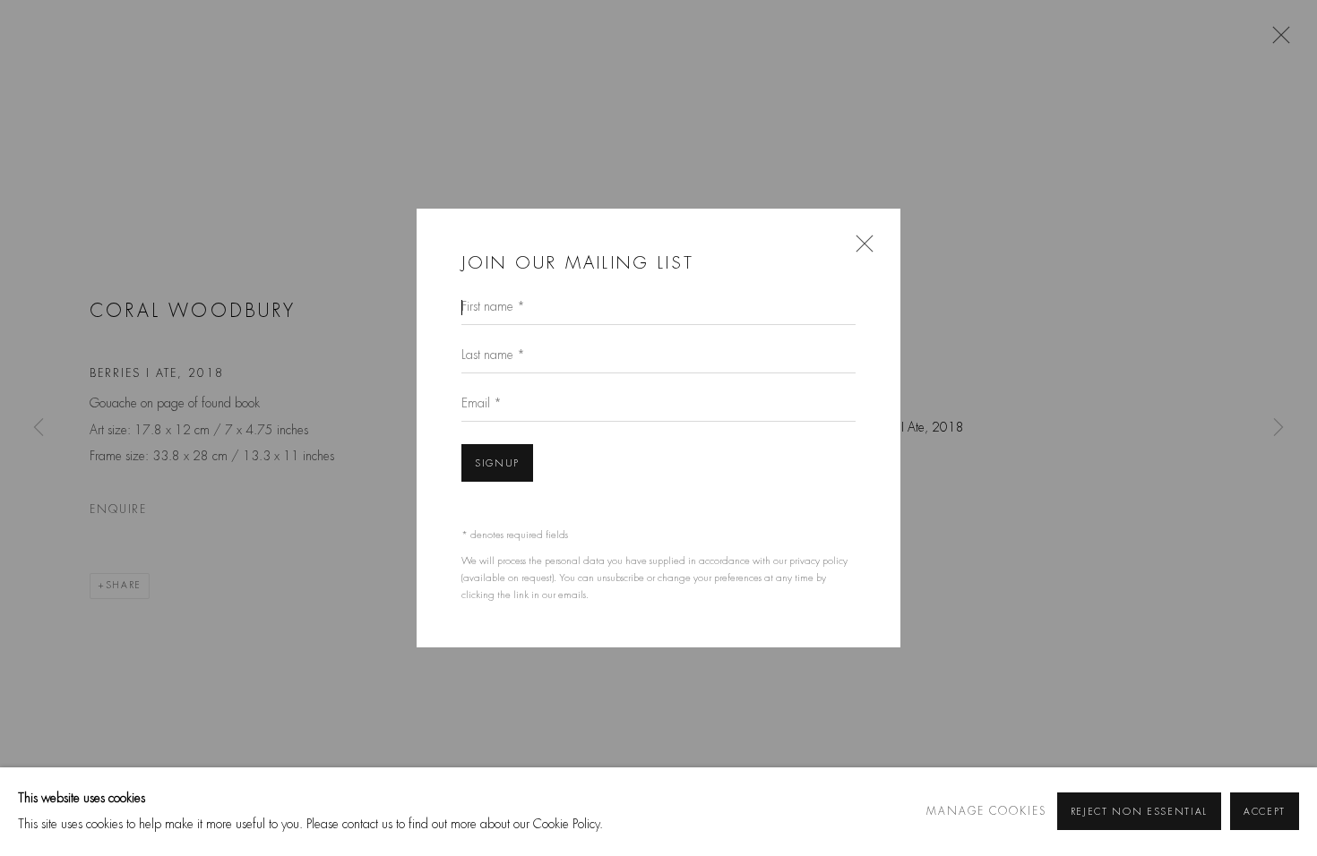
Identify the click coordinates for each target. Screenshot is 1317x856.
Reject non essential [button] (1139, 812)
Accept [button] (1265, 812)
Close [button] (860, 248)
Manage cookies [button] (986, 811)
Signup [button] (497, 463)
